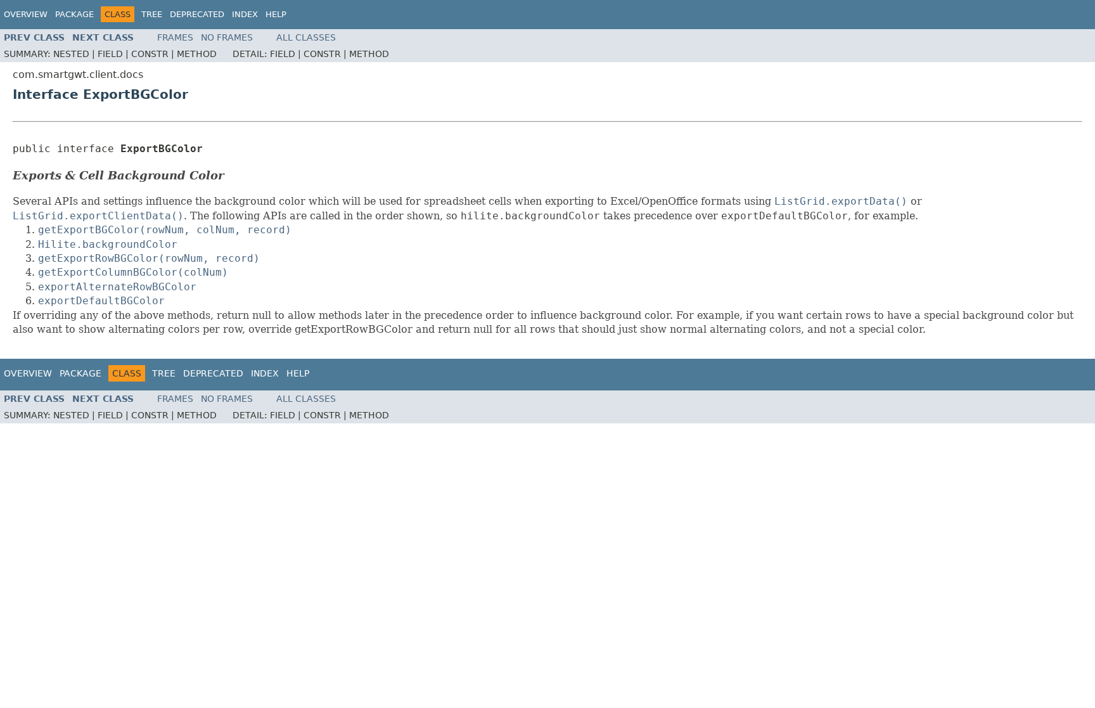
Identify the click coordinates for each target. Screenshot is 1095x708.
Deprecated (197, 14)
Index (245, 14)
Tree (151, 14)
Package (74, 14)
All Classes (306, 37)
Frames (175, 37)
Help (276, 14)
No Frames (227, 37)
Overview (26, 14)
